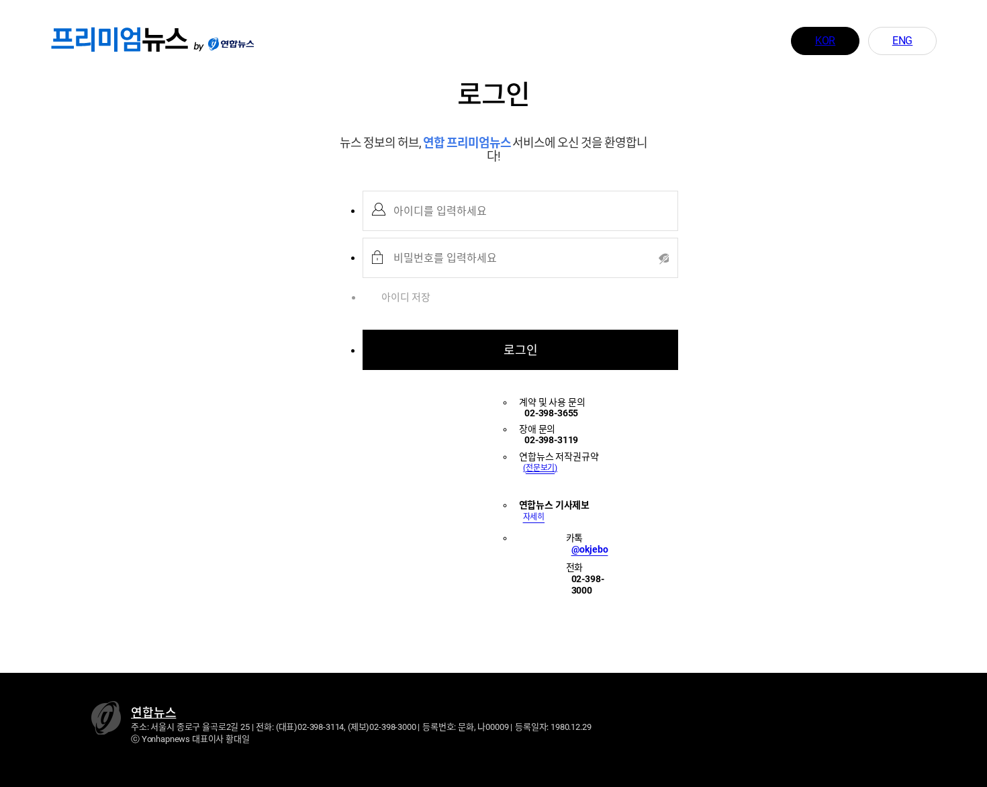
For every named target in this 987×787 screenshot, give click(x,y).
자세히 (534, 517)
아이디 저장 (405, 297)
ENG (902, 40)
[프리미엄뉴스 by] (127, 40)
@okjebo (589, 549)
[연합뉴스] (230, 40)
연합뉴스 (153, 713)
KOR (825, 40)
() (540, 468)
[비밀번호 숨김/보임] (661, 257)
